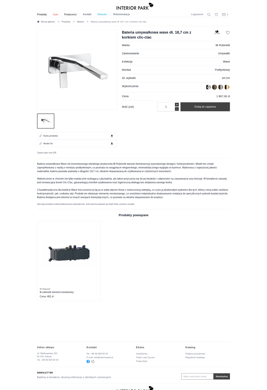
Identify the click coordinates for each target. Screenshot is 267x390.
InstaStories (142, 353)
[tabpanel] (77, 70)
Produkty (66, 21)
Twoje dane (141, 361)
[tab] (45, 121)
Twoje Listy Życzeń (145, 357)
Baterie (80, 21)
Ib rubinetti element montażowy (57, 290)
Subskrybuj (222, 376)
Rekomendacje (121, 14)
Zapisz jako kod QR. (47, 152)
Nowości (102, 14)
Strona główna (48, 21)
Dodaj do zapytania (205, 106)
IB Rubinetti (223, 45)
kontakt (131, 204)
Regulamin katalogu (195, 357)
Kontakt (87, 14)
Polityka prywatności (195, 353)
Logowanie (197, 14)
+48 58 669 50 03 (49, 360)
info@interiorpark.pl (103, 357)
